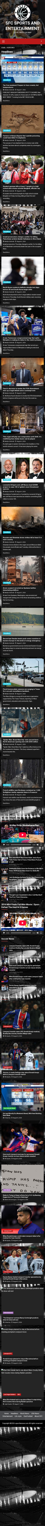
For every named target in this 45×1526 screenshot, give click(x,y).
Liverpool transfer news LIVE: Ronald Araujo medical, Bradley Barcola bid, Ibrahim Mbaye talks (24, 948)
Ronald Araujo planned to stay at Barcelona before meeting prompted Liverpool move (20, 1360)
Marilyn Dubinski (9, 90)
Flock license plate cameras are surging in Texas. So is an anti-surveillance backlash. (21, 690)
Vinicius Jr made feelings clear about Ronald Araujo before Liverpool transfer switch (24, 958)
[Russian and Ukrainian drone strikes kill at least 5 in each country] (22, 521)
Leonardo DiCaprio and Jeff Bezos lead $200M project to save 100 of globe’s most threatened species (20, 487)
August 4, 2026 (21, 441)
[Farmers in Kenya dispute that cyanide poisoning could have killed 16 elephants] (22, 119)
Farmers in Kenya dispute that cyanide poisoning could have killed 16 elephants (21, 137)
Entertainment (8, 1313)
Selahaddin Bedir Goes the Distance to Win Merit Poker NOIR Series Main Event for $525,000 (26, 869)
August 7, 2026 (21, 90)
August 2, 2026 (21, 744)
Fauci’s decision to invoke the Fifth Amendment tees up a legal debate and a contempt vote (21, 389)
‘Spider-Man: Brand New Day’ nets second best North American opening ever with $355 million (20, 741)
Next (33, 811)
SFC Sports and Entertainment (22, 26)
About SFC (38, 1416)
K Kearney (7, 1118)
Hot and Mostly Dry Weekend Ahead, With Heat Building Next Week (22, 1114)
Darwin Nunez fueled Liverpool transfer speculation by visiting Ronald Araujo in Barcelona (23, 987)
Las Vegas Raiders (9, 1394)
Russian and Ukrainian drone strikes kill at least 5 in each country (22, 538)
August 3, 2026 (21, 593)
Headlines (7, 80)
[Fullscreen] (41, 845)
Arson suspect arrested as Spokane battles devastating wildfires (19, 589)
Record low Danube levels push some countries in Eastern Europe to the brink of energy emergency (21, 639)
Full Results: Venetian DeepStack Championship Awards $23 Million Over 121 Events (25, 887)
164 (28, 811)
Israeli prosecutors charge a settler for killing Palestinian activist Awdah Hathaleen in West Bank (22, 238)
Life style (18, 1416)
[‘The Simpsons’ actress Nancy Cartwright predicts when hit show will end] (22, 1301)
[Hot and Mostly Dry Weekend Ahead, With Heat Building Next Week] (22, 1097)
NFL (19, 1394)
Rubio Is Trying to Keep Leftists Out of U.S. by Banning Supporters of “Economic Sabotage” (22, 1196)
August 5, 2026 (21, 343)
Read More (6, 101)
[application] (22, 835)
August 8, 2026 (17, 1036)
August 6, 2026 (21, 140)
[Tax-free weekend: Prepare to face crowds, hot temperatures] (22, 68)
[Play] (4, 845)
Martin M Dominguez (11, 1200)
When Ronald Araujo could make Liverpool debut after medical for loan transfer (26, 978)
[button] (3, 41)
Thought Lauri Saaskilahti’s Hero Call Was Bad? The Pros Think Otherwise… (25, 896)
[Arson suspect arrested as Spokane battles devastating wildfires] (22, 571)
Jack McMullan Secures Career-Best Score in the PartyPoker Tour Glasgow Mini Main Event (26, 878)
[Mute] (38, 845)
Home (6, 1413)
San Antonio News (9, 1108)
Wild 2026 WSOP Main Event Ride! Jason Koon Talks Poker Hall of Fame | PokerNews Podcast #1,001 (25, 860)
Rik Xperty (8, 1036)
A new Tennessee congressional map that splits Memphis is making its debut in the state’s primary (22, 339)
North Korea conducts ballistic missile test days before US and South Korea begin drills (21, 288)
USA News (7, 1190)
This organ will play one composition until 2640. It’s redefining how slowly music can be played (22, 438)
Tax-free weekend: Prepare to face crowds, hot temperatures (21, 86)
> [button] (41, 41)
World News (24, 1413)
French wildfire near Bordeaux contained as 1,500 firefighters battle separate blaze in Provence (21, 791)
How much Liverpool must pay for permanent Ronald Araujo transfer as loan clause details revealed (25, 968)
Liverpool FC (8, 1026)
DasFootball (28, 1416)
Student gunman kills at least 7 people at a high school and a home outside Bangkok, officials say (21, 187)
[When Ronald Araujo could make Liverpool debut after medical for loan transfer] (22, 1219)
